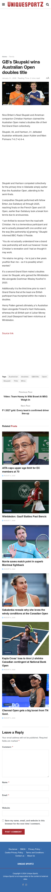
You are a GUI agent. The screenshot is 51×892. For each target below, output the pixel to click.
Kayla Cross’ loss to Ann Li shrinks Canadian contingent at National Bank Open (24, 661)
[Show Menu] (3, 4)
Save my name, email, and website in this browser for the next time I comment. (25, 822)
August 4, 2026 (9, 718)
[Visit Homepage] (25, 4)
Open (44, 376)
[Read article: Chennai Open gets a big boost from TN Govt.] (25, 690)
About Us (31, 855)
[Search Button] (47, 4)
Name (5, 782)
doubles (24, 376)
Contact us (19, 855)
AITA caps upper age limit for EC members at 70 (21, 469)
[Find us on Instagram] (26, 884)
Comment (7, 746)
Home (4, 56)
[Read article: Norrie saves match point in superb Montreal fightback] (25, 541)
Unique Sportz (32, 873)
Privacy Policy (34, 849)
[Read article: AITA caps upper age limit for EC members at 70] (25, 448)
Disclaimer (13, 849)
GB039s (35, 376)
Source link (7, 333)
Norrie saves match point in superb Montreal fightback (22, 563)
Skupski (7, 381)
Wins (23, 381)
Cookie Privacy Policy (14, 852)
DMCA (23, 849)
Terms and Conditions (35, 852)
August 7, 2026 (9, 520)
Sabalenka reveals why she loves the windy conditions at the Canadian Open (25, 611)
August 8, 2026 (9, 476)
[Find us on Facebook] (23, 884)
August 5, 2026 (9, 670)
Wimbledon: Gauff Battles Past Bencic (24, 516)
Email (5, 795)
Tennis (11, 56)
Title (16, 381)
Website (6, 807)
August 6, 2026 (9, 618)
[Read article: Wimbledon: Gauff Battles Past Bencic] (25, 496)
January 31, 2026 (9, 78)
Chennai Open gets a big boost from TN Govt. (25, 712)
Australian (13, 376)
